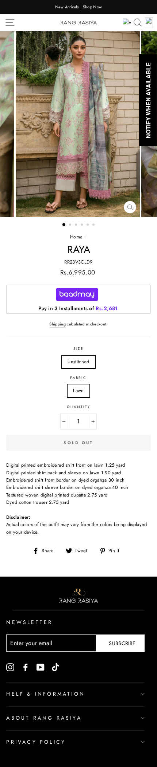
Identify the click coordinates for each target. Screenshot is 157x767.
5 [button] (88, 225)
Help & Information (45, 693)
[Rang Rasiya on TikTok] (55, 667)
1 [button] (64, 225)
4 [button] (82, 225)
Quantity (79, 407)
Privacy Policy (36, 742)
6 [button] (94, 225)
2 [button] (71, 225)
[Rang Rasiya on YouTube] (41, 667)
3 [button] (76, 225)
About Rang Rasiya (43, 717)
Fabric (78, 377)
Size (78, 348)
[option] (78, 7)
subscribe (122, 643)
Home (76, 236)
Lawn (78, 390)
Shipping (57, 324)
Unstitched (78, 361)
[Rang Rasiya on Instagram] (10, 667)
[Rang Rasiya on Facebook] (26, 667)
